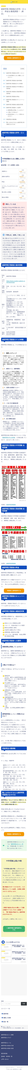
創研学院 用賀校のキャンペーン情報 (15, 100)
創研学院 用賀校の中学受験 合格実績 (15, 87)
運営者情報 (4, 1053)
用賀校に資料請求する (14, 58)
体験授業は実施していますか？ (16, 110)
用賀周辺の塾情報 (11, 119)
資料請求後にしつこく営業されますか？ (16, 115)
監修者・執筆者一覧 (6, 1056)
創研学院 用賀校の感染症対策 (15, 104)
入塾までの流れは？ (13, 112)
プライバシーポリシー (10, 1067)
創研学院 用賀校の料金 (13, 96)
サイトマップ (19, 1067)
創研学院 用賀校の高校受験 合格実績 (15, 92)
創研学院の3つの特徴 (8, 437)
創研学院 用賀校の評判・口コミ (15, 73)
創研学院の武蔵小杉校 (7, 1048)
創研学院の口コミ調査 (7, 1034)
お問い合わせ (5, 1059)
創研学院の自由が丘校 (7, 1045)
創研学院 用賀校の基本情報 (14, 80)
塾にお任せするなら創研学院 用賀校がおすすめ (15, 123)
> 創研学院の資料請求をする (14, 929)
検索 (2, 1001)
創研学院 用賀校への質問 (14, 107)
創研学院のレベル (6, 1042)
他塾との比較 (7, 1017)
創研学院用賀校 (11, 504)
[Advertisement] (14, 980)
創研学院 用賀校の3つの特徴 (15, 83)
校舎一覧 (3, 6)
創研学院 (5, 1013)
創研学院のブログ (6, 1037)
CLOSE (22, 68)
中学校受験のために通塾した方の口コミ (16, 76)
